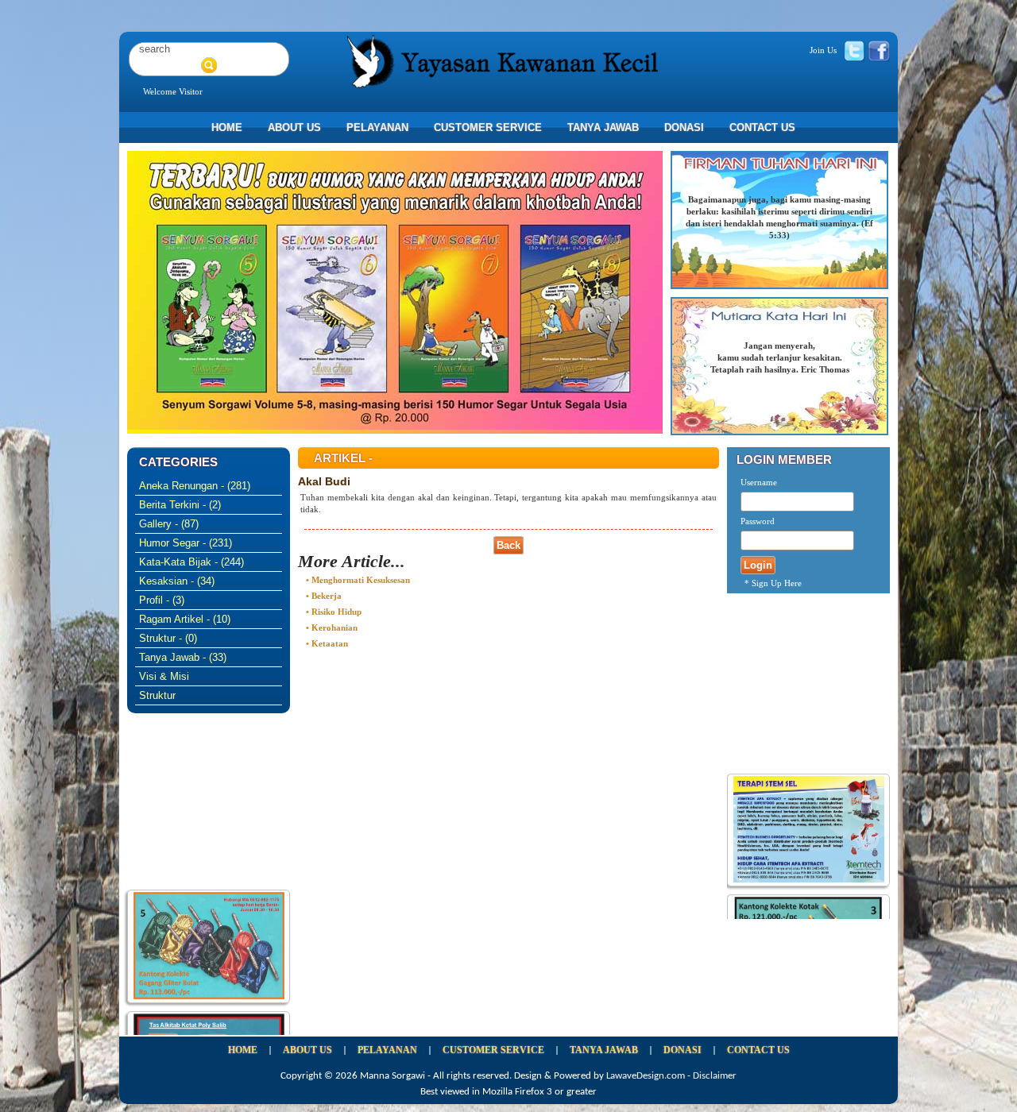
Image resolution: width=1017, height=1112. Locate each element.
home (226, 127)
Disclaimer (715, 1076)
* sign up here (773, 583)
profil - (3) (161, 600)
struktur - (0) (168, 638)
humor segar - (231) (185, 543)
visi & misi (164, 676)
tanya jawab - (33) (182, 657)
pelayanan (377, 127)
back (508, 545)
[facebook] (879, 50)
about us (294, 127)
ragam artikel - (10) (184, 619)
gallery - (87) (169, 524)
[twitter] (854, 50)
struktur (157, 695)
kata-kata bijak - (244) (191, 562)
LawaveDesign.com (645, 1076)
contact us (762, 127)
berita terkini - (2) (180, 505)
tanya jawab (603, 127)
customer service (488, 127)
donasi (684, 127)
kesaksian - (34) (177, 581)
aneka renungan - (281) (194, 486)
